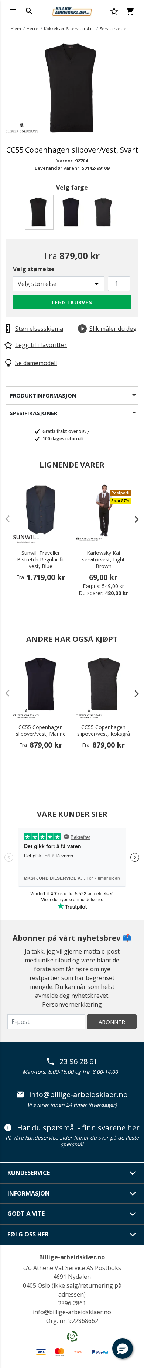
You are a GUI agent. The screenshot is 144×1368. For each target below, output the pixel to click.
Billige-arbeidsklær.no (72, 1257)
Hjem (15, 28)
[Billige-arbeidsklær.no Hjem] (72, 10)
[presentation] (133, 519)
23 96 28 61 (78, 1061)
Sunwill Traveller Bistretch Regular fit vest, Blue (40, 560)
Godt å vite (26, 1214)
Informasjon (28, 1193)
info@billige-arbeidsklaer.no (78, 1094)
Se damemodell (36, 363)
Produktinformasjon (43, 395)
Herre (32, 28)
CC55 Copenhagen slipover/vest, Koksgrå (103, 730)
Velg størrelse (34, 269)
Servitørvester (114, 28)
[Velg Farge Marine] (72, 214)
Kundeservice (28, 1173)
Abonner (112, 1021)
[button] (122, 1348)
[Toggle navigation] (13, 11)
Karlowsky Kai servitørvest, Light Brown (103, 560)
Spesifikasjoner (33, 413)
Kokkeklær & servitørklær (69, 28)
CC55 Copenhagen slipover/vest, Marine (41, 730)
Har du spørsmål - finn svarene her (78, 1128)
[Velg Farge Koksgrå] (104, 214)
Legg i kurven (72, 302)
